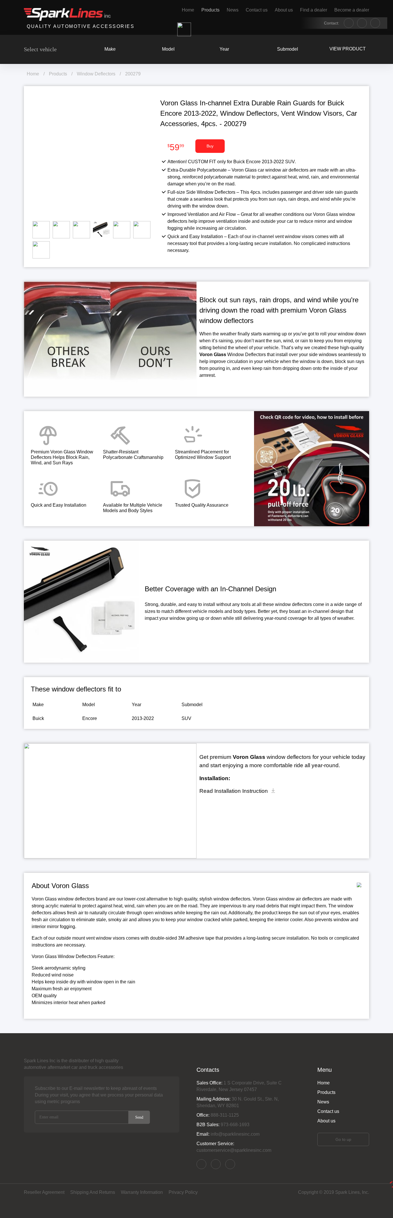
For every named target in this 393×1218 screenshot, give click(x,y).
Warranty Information (142, 1192)
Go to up (343, 1139)
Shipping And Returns (92, 1192)
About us (284, 9)
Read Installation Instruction (233, 791)
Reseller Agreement (44, 1192)
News (233, 9)
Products (210, 9)
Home (188, 9)
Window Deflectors (96, 73)
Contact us (257, 9)
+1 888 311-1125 (216, 1164)
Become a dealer (351, 9)
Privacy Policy (183, 1192)
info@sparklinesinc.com (230, 1164)
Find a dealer (313, 9)
